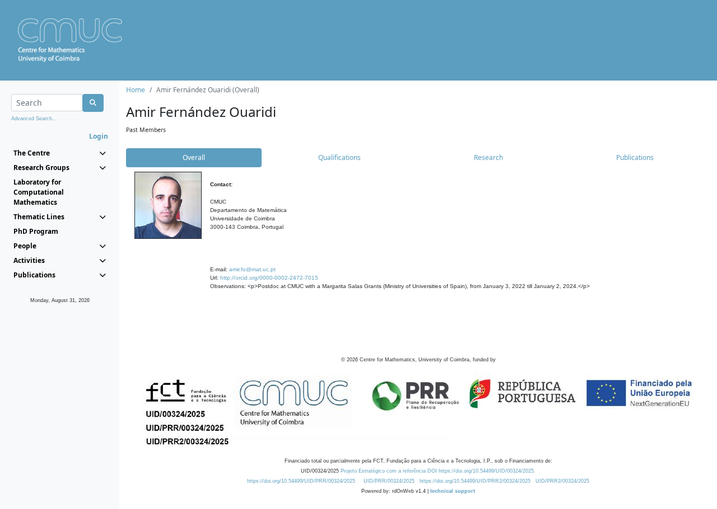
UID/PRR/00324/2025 (389, 481)
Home (135, 90)
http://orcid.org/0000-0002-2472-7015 (269, 278)
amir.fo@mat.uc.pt (252, 269)
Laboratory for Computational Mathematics (38, 192)
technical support (452, 491)
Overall (194, 157)
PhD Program (35, 231)
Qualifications (339, 157)
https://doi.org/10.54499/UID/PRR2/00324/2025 (475, 481)
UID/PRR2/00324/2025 (562, 481)
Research (488, 157)
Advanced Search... (34, 118)
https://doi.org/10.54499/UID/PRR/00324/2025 (301, 481)
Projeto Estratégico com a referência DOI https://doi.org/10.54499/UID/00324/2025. (438, 471)
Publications (635, 157)
